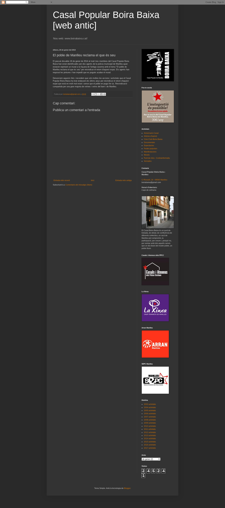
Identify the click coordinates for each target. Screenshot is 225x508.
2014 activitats (150, 438)
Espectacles (149, 145)
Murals (147, 155)
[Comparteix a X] (98, 94)
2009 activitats (150, 423)
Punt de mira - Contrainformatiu (157, 158)
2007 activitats (150, 417)
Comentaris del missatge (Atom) (79, 185)
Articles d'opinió (150, 136)
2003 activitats (150, 404)
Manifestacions (150, 152)
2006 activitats (150, 414)
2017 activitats (150, 448)
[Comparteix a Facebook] (101, 94)
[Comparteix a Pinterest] (104, 94)
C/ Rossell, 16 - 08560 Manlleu (154, 180)
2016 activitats (150, 445)
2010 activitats (150, 426)
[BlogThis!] (95, 94)
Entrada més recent (62, 180)
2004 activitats (150, 407)
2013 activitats (150, 435)
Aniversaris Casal (151, 133)
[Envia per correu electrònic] (92, 94)
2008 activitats (150, 420)
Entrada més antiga (123, 180)
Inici (92, 180)
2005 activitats (150, 410)
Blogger (127, 488)
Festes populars (150, 149)
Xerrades (148, 161)
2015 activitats (150, 442)
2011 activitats (150, 429)
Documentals (149, 142)
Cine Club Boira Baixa (153, 139)
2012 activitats (150, 432)
